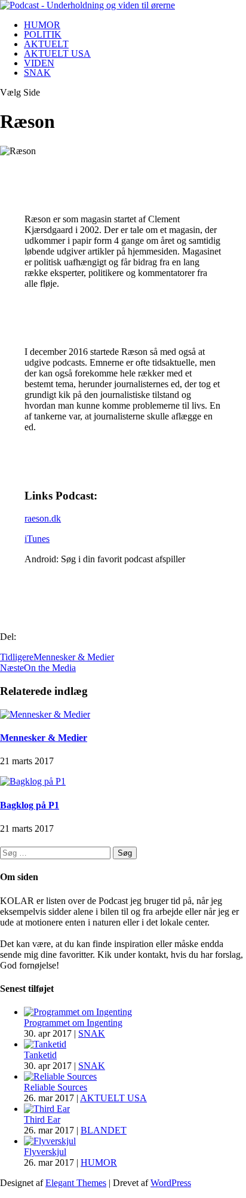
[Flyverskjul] (50, 1141)
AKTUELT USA (57, 53)
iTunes (37, 539)
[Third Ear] (47, 1109)
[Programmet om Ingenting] (78, 1012)
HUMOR (42, 25)
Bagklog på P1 (29, 805)
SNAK (37, 73)
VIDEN (39, 63)
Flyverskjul (45, 1152)
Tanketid (40, 1055)
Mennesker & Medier (43, 738)
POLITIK (42, 34)
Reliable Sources (55, 1087)
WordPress (170, 1183)
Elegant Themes (75, 1183)
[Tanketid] (45, 1044)
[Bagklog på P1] (33, 781)
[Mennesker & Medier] (45, 714)
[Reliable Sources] (60, 1076)
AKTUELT (46, 44)
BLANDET (104, 1130)
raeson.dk (42, 518)
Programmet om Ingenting (73, 1023)
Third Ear (42, 1119)
